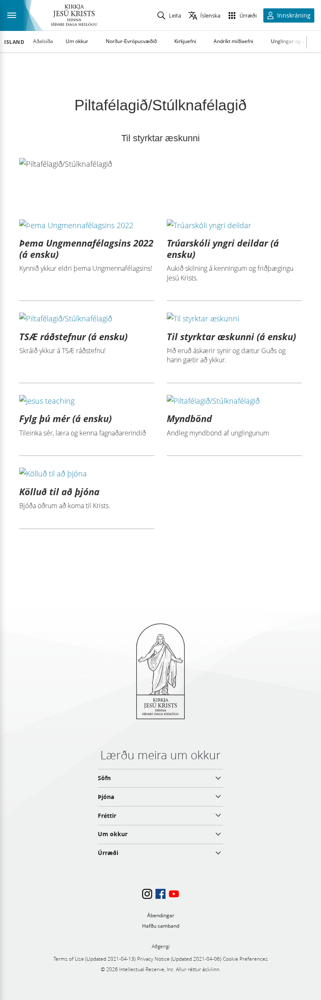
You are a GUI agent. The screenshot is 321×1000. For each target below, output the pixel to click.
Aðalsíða (43, 41)
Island (14, 42)
